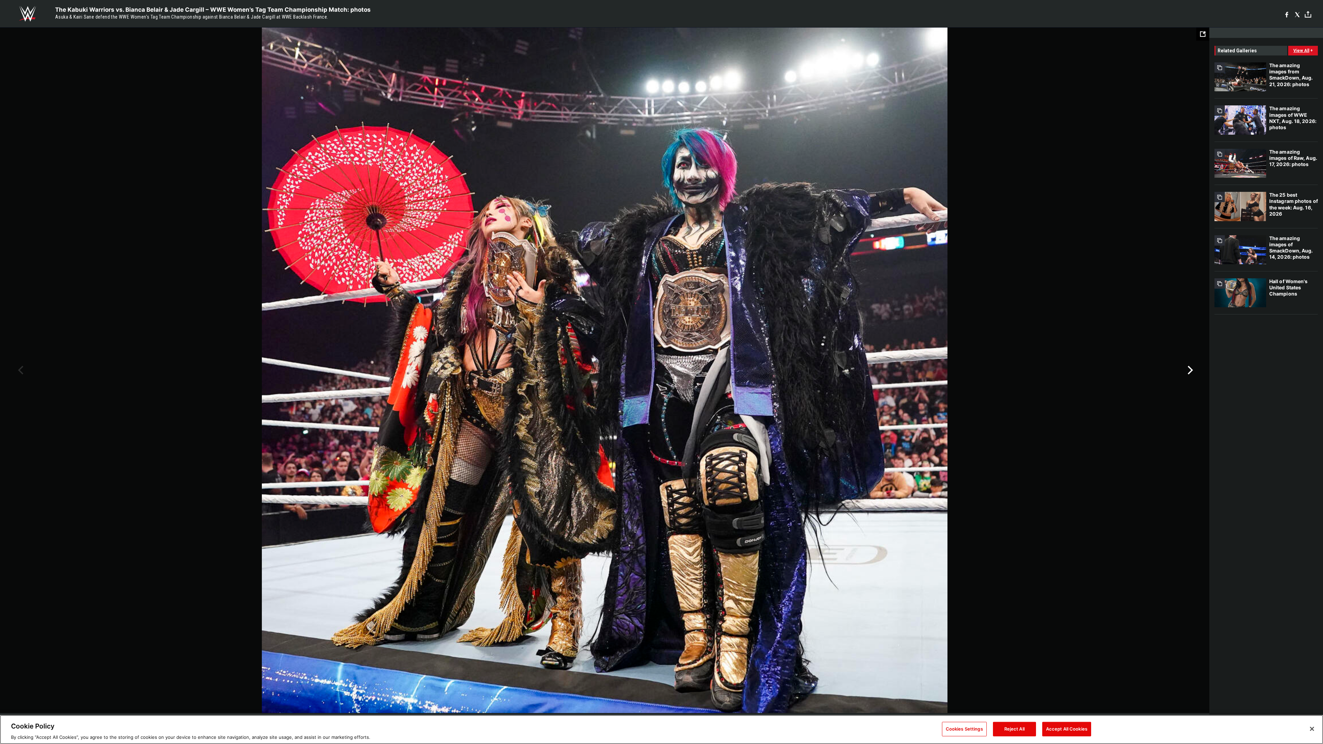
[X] (1297, 14)
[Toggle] (1308, 14)
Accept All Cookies (1066, 728)
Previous (20, 370)
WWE (27, 14)
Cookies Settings (964, 728)
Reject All (1014, 728)
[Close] (1312, 728)
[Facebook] (1286, 14)
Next (1189, 370)
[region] (661, 729)
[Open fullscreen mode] (1202, 34)
